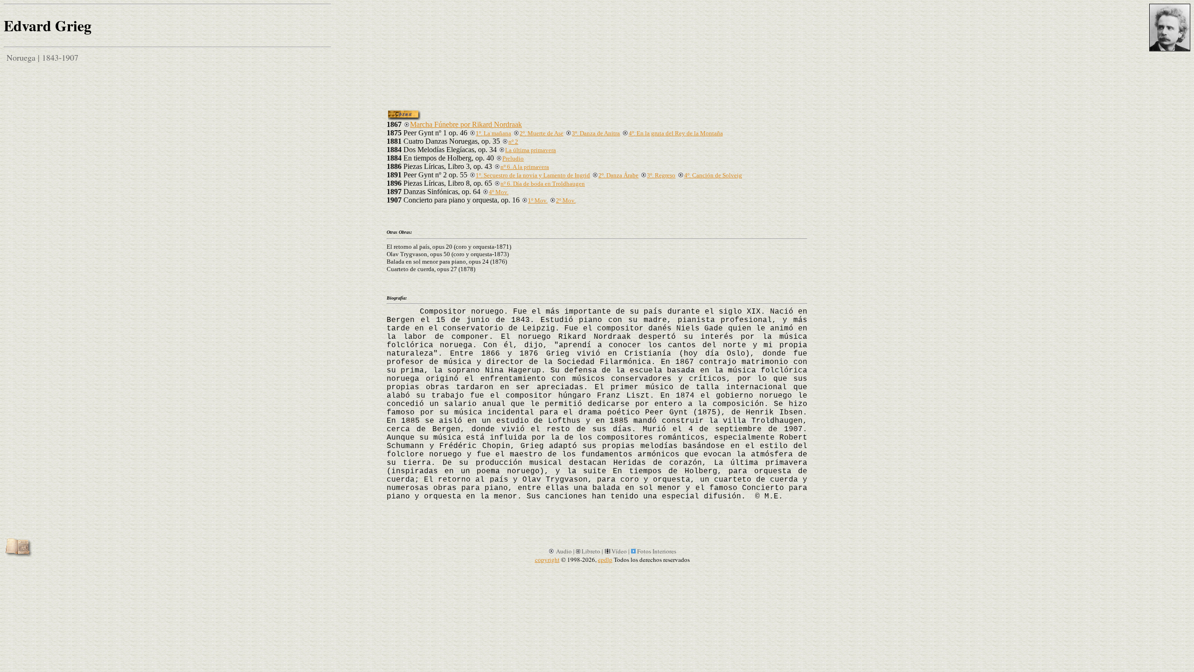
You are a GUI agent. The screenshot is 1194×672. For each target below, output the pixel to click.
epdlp (605, 559)
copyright (547, 559)
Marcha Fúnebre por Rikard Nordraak (466, 124)
